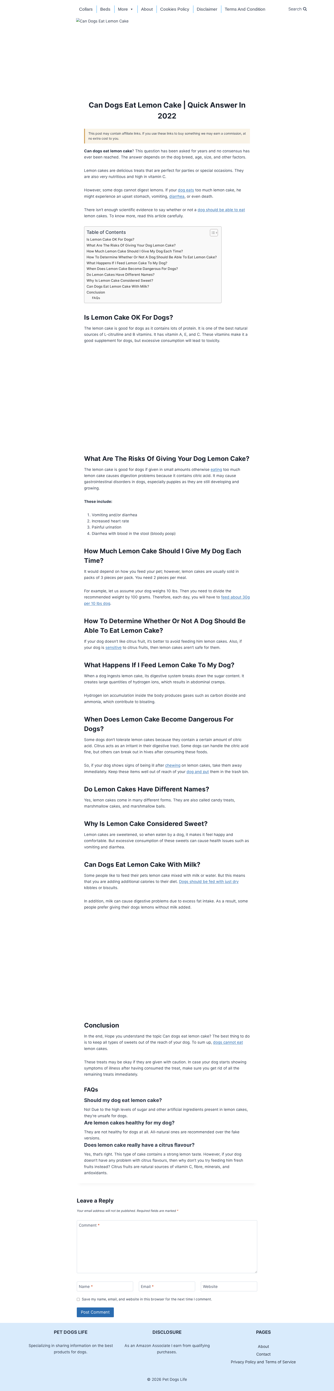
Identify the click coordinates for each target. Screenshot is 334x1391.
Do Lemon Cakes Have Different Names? (121, 274)
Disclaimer (207, 9)
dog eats (186, 190)
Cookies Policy (174, 9)
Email (147, 1286)
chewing (172, 765)
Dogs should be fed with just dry (209, 881)
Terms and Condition (245, 9)
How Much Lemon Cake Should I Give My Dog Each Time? (135, 251)
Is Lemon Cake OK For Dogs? (110, 239)
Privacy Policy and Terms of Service (263, 1362)
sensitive (113, 647)
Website (210, 1286)
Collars (86, 9)
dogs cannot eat (228, 1042)
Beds (105, 9)
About (147, 9)
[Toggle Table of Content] (212, 233)
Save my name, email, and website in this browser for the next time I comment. (147, 1299)
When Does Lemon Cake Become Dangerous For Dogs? (132, 269)
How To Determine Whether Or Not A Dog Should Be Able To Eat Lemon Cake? (152, 257)
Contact (263, 1354)
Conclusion (96, 292)
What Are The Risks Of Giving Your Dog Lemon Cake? (131, 245)
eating (216, 469)
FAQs (96, 298)
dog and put (198, 771)
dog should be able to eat (221, 210)
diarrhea (176, 196)
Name (86, 1286)
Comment (89, 1225)
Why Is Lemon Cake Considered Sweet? (120, 280)
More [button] (123, 9)
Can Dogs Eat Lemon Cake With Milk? (118, 286)
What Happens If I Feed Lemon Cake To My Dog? (127, 263)
